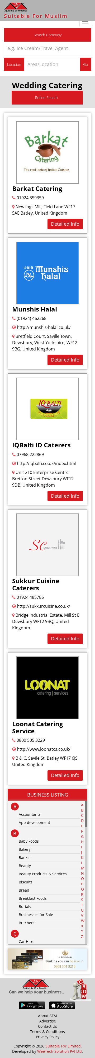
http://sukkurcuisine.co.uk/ (43, 606)
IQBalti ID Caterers (41, 445)
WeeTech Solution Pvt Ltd (59, 1051)
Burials (25, 906)
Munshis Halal (34, 309)
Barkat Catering (37, 188)
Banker (25, 857)
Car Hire (26, 941)
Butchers (27, 922)
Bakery (25, 849)
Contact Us (47, 1026)
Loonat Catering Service (37, 727)
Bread (24, 890)
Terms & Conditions (47, 1031)
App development (34, 822)
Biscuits (25, 881)
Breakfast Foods (33, 898)
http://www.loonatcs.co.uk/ (43, 749)
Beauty (25, 865)
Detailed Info (65, 224)
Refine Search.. (47, 97)
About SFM (47, 1015)
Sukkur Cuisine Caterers (35, 584)
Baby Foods (29, 841)
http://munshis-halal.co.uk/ (43, 327)
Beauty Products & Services (43, 873)
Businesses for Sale (36, 914)
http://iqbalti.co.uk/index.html (46, 463)
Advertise (47, 1021)
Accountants (30, 814)
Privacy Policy (47, 1036)
